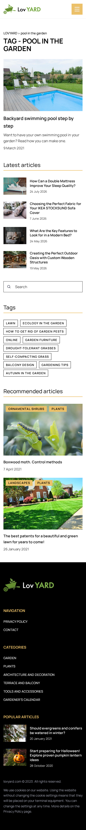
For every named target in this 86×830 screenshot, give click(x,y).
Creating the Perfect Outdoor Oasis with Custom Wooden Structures (54, 258)
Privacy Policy (13, 811)
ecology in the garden (43, 323)
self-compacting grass (27, 357)
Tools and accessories (23, 691)
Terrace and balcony (21, 683)
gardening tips (55, 365)
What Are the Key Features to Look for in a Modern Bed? (53, 233)
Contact (10, 630)
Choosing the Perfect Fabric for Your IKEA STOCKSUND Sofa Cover (55, 208)
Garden (9, 658)
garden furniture (41, 340)
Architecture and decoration (29, 674)
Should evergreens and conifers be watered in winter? (56, 730)
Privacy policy (15, 621)
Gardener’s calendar (21, 699)
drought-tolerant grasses (31, 348)
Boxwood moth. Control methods (32, 461)
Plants (9, 666)
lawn (10, 323)
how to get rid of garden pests (35, 331)
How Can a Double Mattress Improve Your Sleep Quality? (52, 183)
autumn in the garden (26, 373)
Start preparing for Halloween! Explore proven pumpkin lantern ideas (56, 755)
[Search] (8, 286)
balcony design (20, 365)
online (12, 340)
